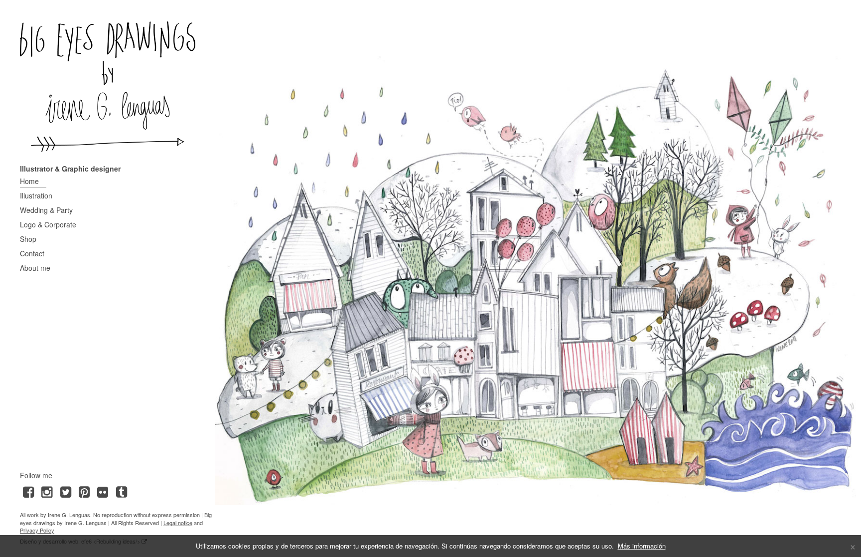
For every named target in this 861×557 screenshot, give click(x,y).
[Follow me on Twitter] (65, 491)
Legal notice (177, 523)
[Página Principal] (107, 86)
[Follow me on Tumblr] (121, 491)
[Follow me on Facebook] (28, 491)
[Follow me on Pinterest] (84, 491)
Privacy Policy (37, 530)
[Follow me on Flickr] (103, 491)
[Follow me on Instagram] (46, 491)
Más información (642, 546)
